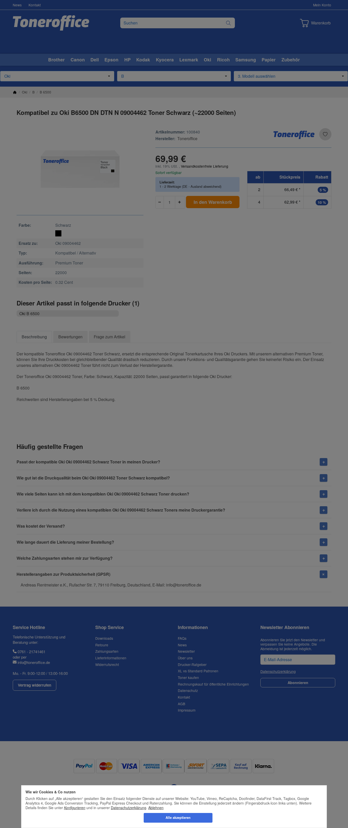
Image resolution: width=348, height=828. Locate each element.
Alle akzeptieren (178, 817)
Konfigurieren (74, 807)
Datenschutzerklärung (128, 807)
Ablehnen (156, 807)
